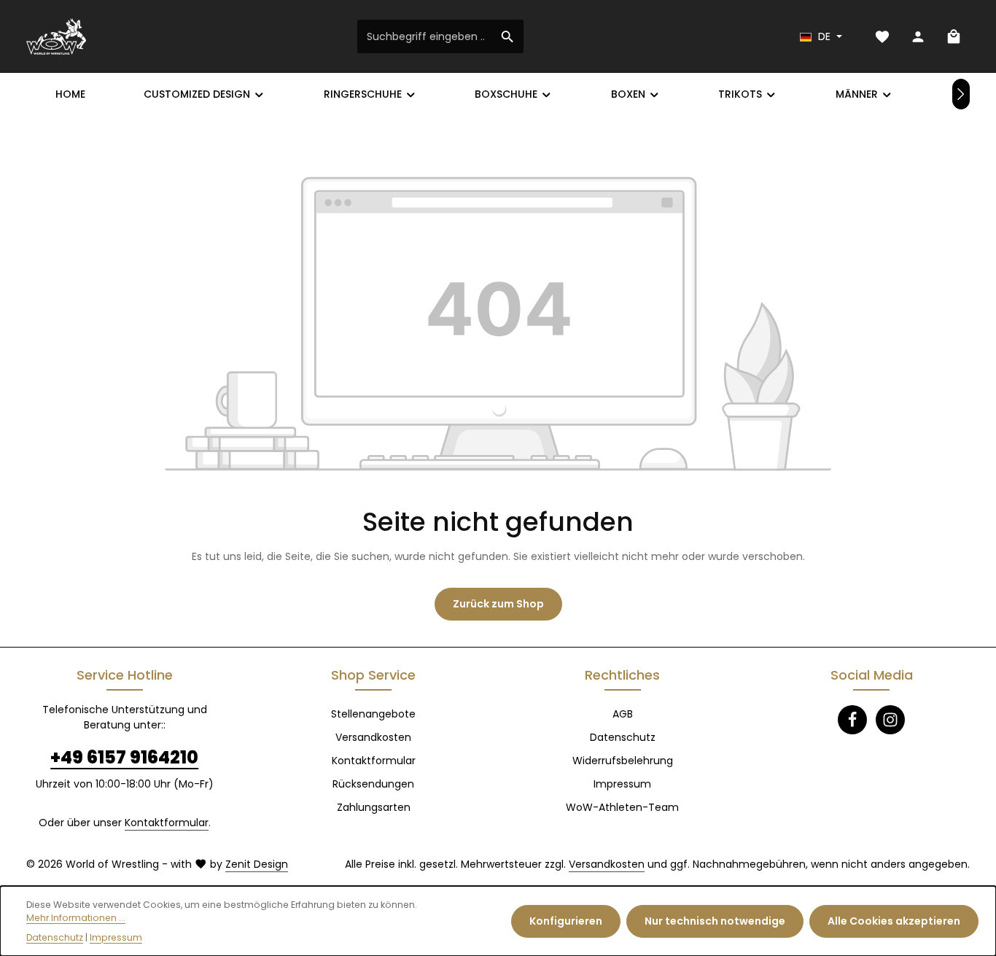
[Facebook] (852, 719)
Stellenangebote (373, 714)
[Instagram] (890, 719)
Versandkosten (373, 737)
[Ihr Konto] (917, 36)
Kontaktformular (167, 822)
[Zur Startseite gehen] (56, 36)
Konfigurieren (565, 921)
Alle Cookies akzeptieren (894, 921)
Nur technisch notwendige (715, 921)
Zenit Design (256, 864)
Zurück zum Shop (498, 603)
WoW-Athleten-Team (622, 807)
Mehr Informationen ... (75, 918)
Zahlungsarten (374, 807)
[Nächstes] (961, 94)
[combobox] (425, 36)
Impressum (622, 784)
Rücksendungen (373, 784)
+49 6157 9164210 (124, 757)
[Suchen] (508, 36)
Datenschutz (622, 737)
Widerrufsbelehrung (622, 760)
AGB (622, 714)
